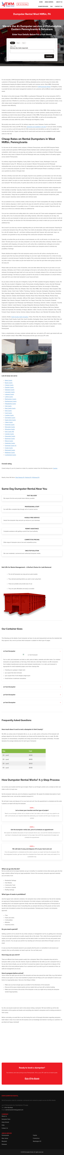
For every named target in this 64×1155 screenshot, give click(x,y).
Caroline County (9, 415)
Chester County (9, 385)
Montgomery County (10, 399)
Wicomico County (10, 429)
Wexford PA (28, 477)
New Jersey (5, 1138)
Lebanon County (9, 394)
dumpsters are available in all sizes (36, 126)
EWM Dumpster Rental (44, 86)
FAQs (3, 1125)
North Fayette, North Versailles (19, 317)
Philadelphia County (10, 403)
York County (8, 406)
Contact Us (5, 1128)
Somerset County (9, 424)
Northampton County (11, 401)
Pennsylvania (5, 1135)
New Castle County (10, 408)
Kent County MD (9, 431)
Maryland (4, 1141)
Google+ (55, 468)
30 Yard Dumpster (9, 694)
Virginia (35, 1135)
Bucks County (8, 382)
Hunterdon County (10, 443)
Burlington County (10, 438)
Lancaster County (10, 392)
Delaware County (9, 389)
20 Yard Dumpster (9, 687)
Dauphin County (9, 387)
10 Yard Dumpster (9, 651)
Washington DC (37, 1141)
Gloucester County (10, 436)
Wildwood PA (35, 477)
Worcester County (10, 427)
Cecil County (8, 413)
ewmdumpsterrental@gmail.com (14, 1109)
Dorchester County (10, 417)
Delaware (4, 1144)
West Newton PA (19, 477)
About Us (4, 1116)
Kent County (8, 410)
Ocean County (9, 448)
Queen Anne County (10, 420)
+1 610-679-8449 (8, 1107)
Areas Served (5, 1122)
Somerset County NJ (10, 445)
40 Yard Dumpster (9, 702)
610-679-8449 (23, 4)
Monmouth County (10, 450)
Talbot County (9, 422)
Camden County (9, 434)
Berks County (8, 380)
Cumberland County (10, 455)
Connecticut (36, 1138)
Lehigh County (9, 396)
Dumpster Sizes (6, 1119)
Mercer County (9, 441)
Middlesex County (10, 452)
